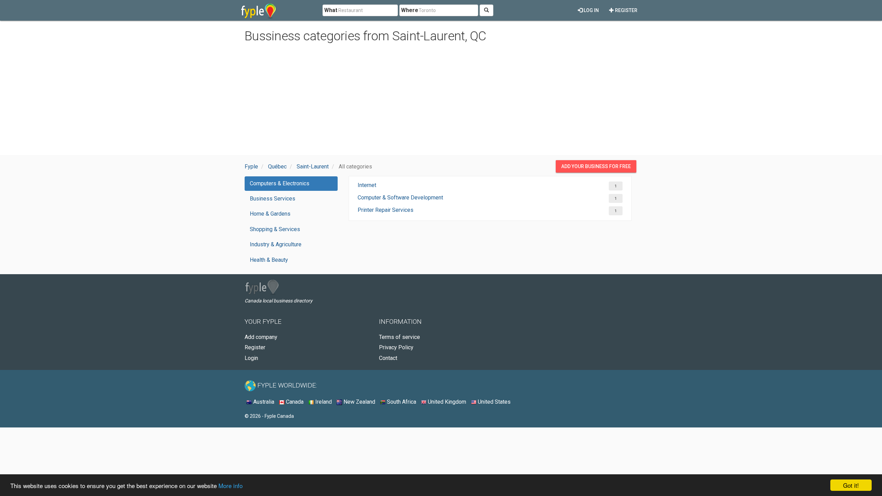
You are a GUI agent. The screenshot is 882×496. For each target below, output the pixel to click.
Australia (263, 402)
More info (230, 485)
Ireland (323, 402)
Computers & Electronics (279, 183)
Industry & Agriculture (275, 244)
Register (625, 10)
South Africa (401, 402)
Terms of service (399, 337)
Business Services (272, 198)
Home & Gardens (270, 213)
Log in (591, 10)
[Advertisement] (441, 100)
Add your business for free (596, 166)
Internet (367, 185)
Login (251, 358)
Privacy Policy (396, 347)
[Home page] (258, 10)
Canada (294, 402)
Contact (388, 358)
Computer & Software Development (400, 197)
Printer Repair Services (385, 210)
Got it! (851, 485)
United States (493, 402)
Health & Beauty (269, 260)
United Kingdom (446, 402)
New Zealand (358, 402)
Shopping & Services (275, 229)
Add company (261, 337)
